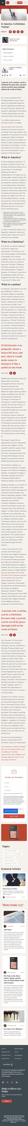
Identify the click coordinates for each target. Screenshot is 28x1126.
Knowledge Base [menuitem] (18, 1055)
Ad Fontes (8, 930)
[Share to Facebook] (14, 373)
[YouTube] (16, 1082)
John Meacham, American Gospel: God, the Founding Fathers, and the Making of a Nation (13, 749)
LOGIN (25, 2)
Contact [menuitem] (16, 1052)
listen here (11, 127)
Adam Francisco (11, 972)
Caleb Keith (10, 926)
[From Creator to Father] (14, 879)
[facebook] (14, 31)
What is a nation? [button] (8, 60)
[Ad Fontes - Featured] (14, 917)
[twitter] (18, 31)
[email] (22, 31)
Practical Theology (9, 860)
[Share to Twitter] (10, 373)
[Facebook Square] (3, 1082)
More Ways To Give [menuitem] (6, 1055)
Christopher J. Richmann (11, 897)
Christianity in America (10, 850)
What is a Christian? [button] (9, 56)
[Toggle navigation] (2, 2)
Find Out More (13, 40)
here (8, 733)
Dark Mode (6, 1064)
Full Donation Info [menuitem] (6, 1052)
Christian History (9, 857)
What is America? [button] (8, 52)
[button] (16, 2)
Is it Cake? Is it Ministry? (13, 1029)
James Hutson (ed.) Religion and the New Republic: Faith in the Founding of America (13, 757)
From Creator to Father (10, 889)
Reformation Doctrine (10, 863)
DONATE (20, 2)
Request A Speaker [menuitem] (19, 1048)
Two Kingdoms (17, 854)
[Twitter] (7, 1082)
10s (2, 76)
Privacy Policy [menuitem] (18, 1058)
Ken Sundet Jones (12, 1025)
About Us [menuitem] (4, 1048)
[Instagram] (12, 1082)
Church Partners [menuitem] (5, 1058)
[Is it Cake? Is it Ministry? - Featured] (14, 1016)
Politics (6, 854)
